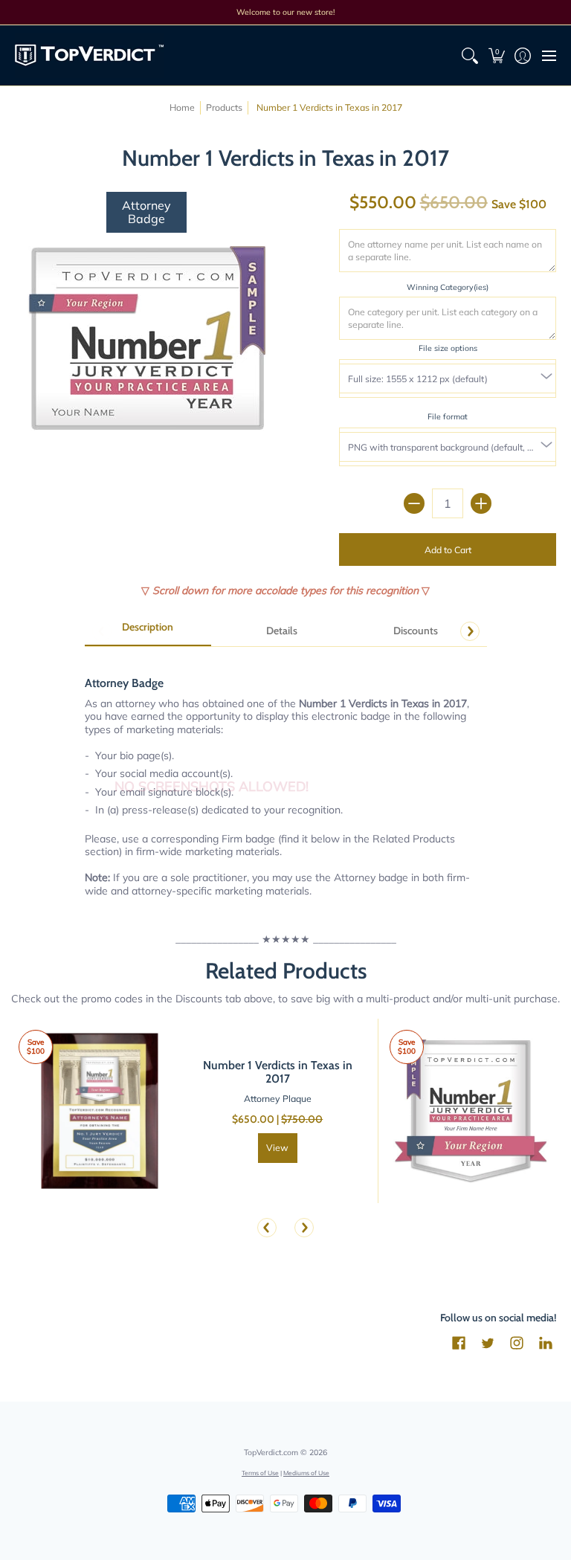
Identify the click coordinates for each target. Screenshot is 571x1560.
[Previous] (267, 1228)
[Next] (470, 631)
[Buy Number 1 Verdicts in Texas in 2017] (100, 1111)
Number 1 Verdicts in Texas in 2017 (277, 1072)
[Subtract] (414, 503)
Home (182, 107)
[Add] (481, 503)
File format (448, 416)
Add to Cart (448, 549)
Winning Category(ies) (447, 287)
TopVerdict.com (271, 1452)
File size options (448, 348)
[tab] (148, 632)
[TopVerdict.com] (89, 55)
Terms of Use (260, 1473)
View (277, 1147)
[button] (496, 55)
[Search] (470, 55)
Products (224, 107)
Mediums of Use (306, 1473)
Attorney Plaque (278, 1098)
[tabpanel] (286, 778)
